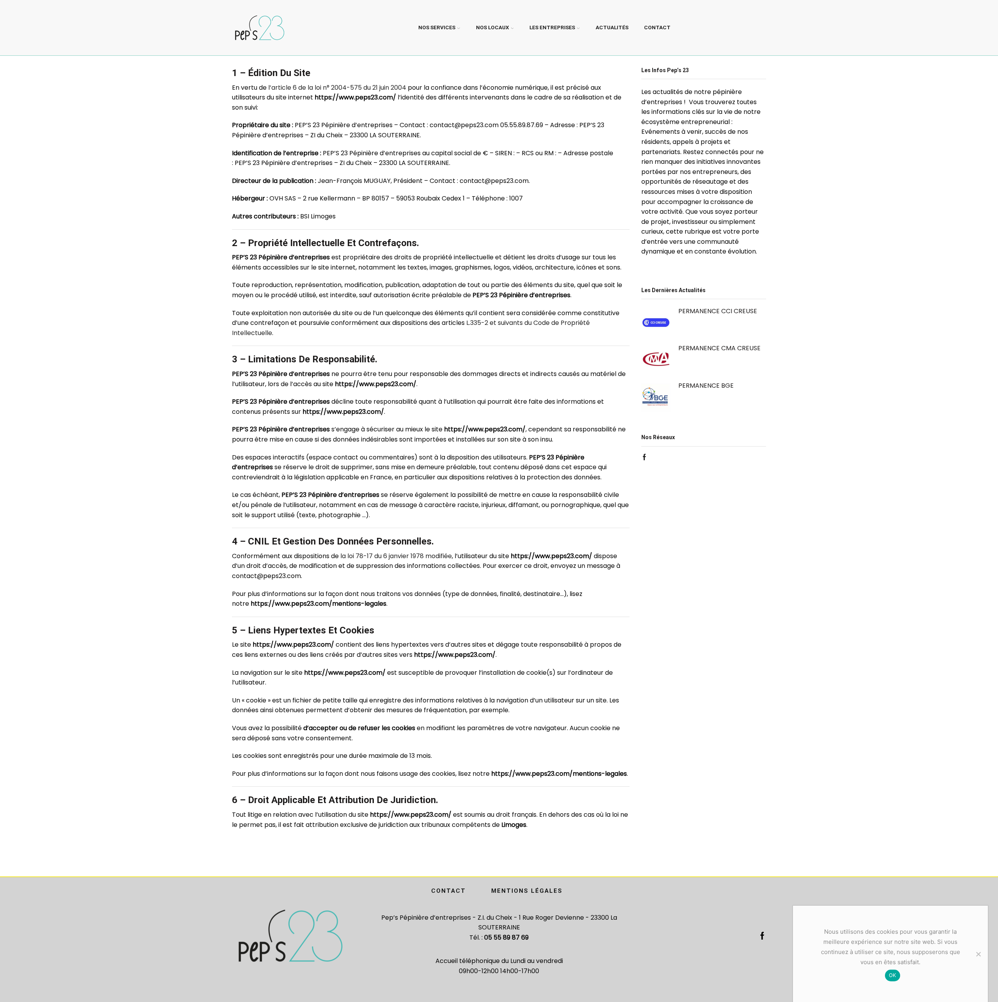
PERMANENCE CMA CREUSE (719, 348)
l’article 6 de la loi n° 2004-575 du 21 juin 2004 (337, 87)
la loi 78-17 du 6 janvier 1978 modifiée (396, 556)
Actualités (612, 27)
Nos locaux (492, 27)
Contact (657, 27)
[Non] (978, 954)
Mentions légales (527, 890)
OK (892, 975)
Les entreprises (552, 27)
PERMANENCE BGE (706, 385)
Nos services (436, 27)
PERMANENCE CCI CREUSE (717, 311)
